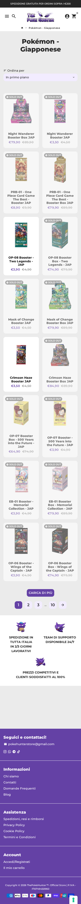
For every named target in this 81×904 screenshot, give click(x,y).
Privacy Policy (14, 825)
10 (53, 605)
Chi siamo (11, 776)
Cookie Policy (13, 831)
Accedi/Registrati (16, 862)
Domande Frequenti (19, 788)
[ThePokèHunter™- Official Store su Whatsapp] (9, 752)
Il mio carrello (14, 868)
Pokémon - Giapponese (44, 27)
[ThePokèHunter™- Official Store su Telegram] (14, 752)
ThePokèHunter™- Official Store (46, 885)
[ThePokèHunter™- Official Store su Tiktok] (18, 752)
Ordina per (13, 71)
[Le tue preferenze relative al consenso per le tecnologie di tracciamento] (73, 900)
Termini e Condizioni (19, 837)
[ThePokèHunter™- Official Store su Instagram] (4, 752)
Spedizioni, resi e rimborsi (23, 819)
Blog (7, 794)
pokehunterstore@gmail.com (29, 744)
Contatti (9, 782)
